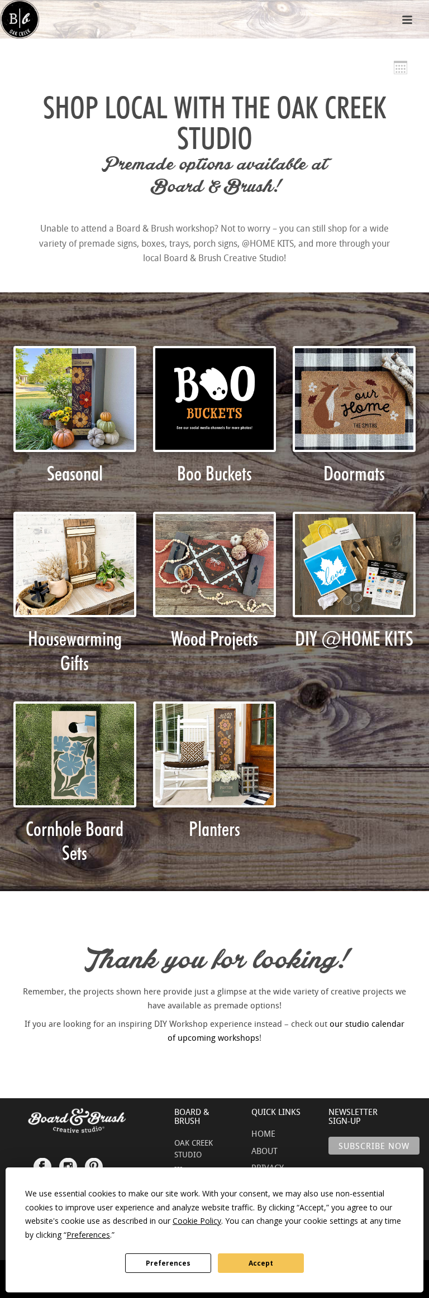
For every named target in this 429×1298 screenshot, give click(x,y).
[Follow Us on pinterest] (94, 1161)
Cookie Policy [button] (197, 1220)
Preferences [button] (88, 1234)
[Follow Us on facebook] (42, 1161)
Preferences (168, 1263)
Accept (261, 1263)
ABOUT (264, 1150)
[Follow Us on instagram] (68, 1161)
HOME (263, 1133)
